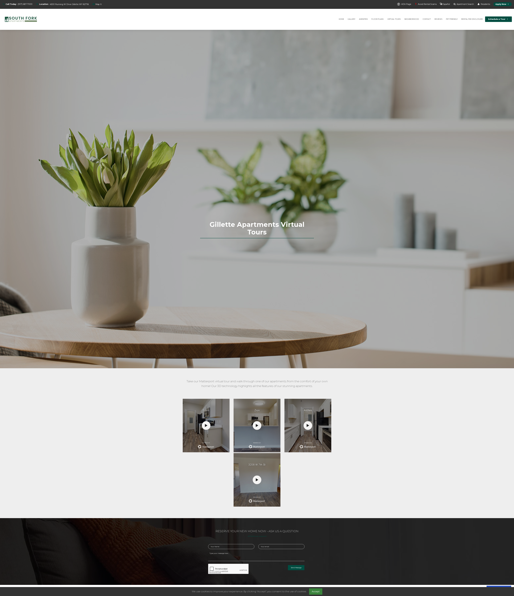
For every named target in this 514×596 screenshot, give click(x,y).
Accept (316, 591)
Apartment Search (465, 4)
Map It (98, 4)
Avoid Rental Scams (427, 4)
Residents (485, 4)
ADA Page (406, 4)
